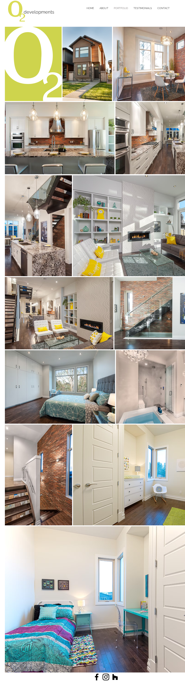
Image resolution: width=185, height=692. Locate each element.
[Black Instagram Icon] (105, 677)
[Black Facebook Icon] (96, 677)
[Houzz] (115, 677)
